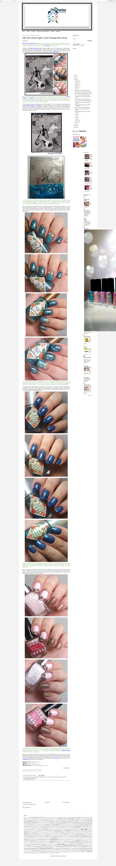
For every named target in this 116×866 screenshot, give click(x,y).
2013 (75, 125)
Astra (42, 818)
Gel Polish (33, 31)
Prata (31, 842)
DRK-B (69, 825)
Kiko (26, 834)
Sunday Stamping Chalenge (84, 848)
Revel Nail (34, 844)
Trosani (83, 849)
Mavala (59, 836)
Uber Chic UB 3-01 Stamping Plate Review (82, 107)
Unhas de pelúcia (49, 850)
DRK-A (65, 825)
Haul (40, 831)
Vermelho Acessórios (27, 851)
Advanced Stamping (70, 817)
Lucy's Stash (86, 377)
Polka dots (86, 841)
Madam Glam (79, 835)
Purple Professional (79, 842)
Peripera (61, 841)
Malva (88, 835)
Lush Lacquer (66, 835)
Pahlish (87, 840)
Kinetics (34, 834)
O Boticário (57, 840)
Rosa (28, 845)
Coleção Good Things (87, 332)
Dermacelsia (31, 824)
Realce (29, 844)
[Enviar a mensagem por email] (38, 775)
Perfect (58, 841)
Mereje (80, 836)
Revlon (66, 844)
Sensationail (81, 845)
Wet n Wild (80, 851)
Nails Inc (75, 839)
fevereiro (76, 120)
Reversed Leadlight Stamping (51, 844)
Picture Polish (75, 841)
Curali (63, 823)
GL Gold (61, 829)
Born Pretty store (72, 819)
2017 (75, 76)
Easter (87, 825)
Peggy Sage (46, 841)
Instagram (53, 833)
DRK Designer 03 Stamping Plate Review (82, 90)
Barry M (70, 818)
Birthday (39, 819)
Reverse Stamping (41, 844)
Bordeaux (65, 819)
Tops (60, 849)
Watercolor (71, 851)
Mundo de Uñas (41, 839)
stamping (24, 778)
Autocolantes (46, 818)
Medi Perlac (71, 836)
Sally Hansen (56, 845)
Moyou (25, 839)
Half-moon (89, 830)
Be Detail (82, 818)
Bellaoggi (89, 818)
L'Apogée (47, 834)
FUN (24, 829)
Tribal (72, 849)
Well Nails (76, 851)
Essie (87, 826)
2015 (75, 79)
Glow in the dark (39, 830)
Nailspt (79, 839)
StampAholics (83, 846)
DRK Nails (88, 824)
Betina (25, 819)
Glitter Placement (26, 830)
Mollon (52, 837)
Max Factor (62, 836)
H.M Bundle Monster (80, 830)
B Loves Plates (64, 818)
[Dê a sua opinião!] (40, 775)
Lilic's (43, 835)
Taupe (33, 849)
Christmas (27, 822)
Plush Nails (81, 841)
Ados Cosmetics (63, 817)
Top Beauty (56, 849)
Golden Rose (57, 830)
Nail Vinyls (71, 839)
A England (41, 817)
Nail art (52, 839)
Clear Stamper (46, 822)
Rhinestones (70, 844)
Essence (76, 826)
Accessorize (47, 817)
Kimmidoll (30, 834)
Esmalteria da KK (63, 826)
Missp (41, 837)
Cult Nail (48, 823)
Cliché (50, 822)
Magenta (84, 835)
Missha (37, 837)
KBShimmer (87, 833)
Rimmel (76, 844)
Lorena (57, 835)
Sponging (78, 846)
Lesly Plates (30, 835)
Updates (60, 850)
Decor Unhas (26, 824)
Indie (34, 833)
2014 (75, 124)
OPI (76, 840)
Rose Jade (38, 845)
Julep (83, 833)
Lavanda (69, 834)
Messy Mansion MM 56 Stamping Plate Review (83, 91)
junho (76, 114)
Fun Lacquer (29, 829)
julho (76, 88)
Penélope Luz (52, 841)
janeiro (76, 122)
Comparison (87, 822)
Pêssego (65, 841)
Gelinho (50, 829)
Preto (50, 842)
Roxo (42, 845)
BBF (78, 818)
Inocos (50, 833)
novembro (77, 82)
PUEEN (71, 842)
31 (27, 817)
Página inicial (47, 802)
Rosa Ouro (33, 845)
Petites (70, 841)
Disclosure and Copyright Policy (43, 31)
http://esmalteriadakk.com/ (35, 761)
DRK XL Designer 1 (51, 825)
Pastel (39, 841)
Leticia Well (35, 835)
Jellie (65, 833)
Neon (32, 840)
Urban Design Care (66, 850)
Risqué (80, 844)
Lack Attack (60, 834)
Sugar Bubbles (74, 848)
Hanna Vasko (35, 831)
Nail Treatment (65, 839)
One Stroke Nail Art (71, 840)
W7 (50, 851)
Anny (31, 818)
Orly (80, 840)
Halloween (26, 831)
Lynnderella (71, 835)
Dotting (46, 824)
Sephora (85, 845)
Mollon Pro (58, 837)
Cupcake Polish (58, 823)
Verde (82, 850)
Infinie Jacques (40, 833)
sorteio (65, 846)
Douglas (50, 824)
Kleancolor (39, 834)
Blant (54, 819)
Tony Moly (51, 849)
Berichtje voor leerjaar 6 (90, 339)
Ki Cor (91, 833)
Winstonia (88, 851)
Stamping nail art (34, 778)
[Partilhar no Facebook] (42, 775)
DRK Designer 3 (75, 824)
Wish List (53, 31)
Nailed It (85, 347)
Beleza (86, 818)
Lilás (39, 835)
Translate (81, 45)
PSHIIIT (85, 219)
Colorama (67, 822)
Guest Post (73, 830)
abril (76, 117)
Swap (30, 849)
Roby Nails (85, 844)
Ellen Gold (41, 826)
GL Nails (65, 829)
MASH (46, 836)
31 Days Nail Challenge (33, 817)
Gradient (67, 830)
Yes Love (42, 852)
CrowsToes (40, 823)
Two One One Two (28, 850)
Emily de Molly (46, 826)
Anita (28, 818)
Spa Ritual (69, 846)
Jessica (72, 833)
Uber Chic (34, 850)
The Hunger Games (42, 849)
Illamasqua (85, 831)
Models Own (48, 837)
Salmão (61, 845)
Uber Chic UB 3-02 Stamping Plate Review (82, 95)
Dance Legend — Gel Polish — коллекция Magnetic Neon (87, 360)
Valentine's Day (74, 850)
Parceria (91, 840)
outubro (76, 84)
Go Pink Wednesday (47, 830)
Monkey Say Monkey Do (66, 837)
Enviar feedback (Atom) (31, 804)
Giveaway (57, 829)
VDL (79, 850)
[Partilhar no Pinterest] (43, 775)
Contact (28, 31)
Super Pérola (26, 849)
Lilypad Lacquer (51, 835)
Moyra (30, 839)
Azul (58, 818)
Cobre (57, 822)
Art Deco (38, 818)
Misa (29, 837)
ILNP (89, 831)
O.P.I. (61, 840)
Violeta (42, 851)
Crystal (45, 823)
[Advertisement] (46, 791)
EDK (90, 825)
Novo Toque (48, 840)
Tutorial (91, 849)
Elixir (34, 826)
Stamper (89, 846)
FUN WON (35, 829)
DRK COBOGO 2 (68, 824)
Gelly (53, 829)
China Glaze (89, 820)
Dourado (55, 824)
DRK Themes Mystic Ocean (41, 825)
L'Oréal (51, 834)
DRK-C (73, 825)
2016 (75, 78)
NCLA (91, 839)
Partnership (30, 841)
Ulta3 (44, 850)
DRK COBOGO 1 (62, 824)
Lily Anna (46, 835)
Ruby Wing (47, 845)
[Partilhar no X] (41, 775)
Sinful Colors (48, 846)
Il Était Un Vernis (79, 831)
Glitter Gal (89, 829)
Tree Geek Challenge (66, 849)
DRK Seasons (26, 825)
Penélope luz (86, 228)
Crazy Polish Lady (28, 823)
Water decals (60, 851)
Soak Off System (59, 846)
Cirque (38, 822)
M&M (74, 835)
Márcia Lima (28, 836)
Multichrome (34, 839)
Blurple (61, 819)
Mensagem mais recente (27, 802)
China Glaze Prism (91, 172)
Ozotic (84, 840)
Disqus (36, 824)
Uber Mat (40, 850)
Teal (36, 849)
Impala (25, 833)
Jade (62, 833)
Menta (76, 836)
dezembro (77, 81)
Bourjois (84, 819)
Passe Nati (35, 841)
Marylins (42, 836)
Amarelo (76, 817)
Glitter (82, 829)
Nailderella (86, 366)
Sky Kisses (53, 846)
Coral (91, 822)
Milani (26, 837)
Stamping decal (28, 778)
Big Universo (35, 819)
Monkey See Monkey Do (75, 837)
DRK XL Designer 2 (59, 825)
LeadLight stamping (79, 834)
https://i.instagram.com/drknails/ (34, 764)
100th (25, 817)
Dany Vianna (83, 823)
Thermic (47, 849)
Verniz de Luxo (33, 851)
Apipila (34, 818)
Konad (43, 834)
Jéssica (76, 833)
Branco (88, 819)
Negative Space (27, 840)
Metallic (91, 836)
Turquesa (87, 849)
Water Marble (66, 851)
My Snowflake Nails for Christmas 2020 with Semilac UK (87, 379)
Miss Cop (33, 837)
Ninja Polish (43, 840)
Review (59, 844)
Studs (66, 848)
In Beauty (29, 833)
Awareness (54, 818)
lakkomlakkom (87, 210)
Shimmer (35, 846)
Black (51, 819)
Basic (75, 818)
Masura (51, 836)
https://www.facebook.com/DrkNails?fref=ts (40, 765)
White (85, 851)
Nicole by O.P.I (37, 840)
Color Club (62, 822)
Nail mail (59, 839)
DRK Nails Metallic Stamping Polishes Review (83, 93)
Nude (52, 840)
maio (76, 116)
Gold (53, 830)
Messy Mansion (85, 836)
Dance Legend (76, 823)
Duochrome (82, 825)
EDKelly (25, 826)
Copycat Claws (87, 384)
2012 (75, 127)
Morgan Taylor (88, 837)
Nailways (82, 839)
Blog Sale (58, 31)
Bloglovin (57, 819)
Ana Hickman (82, 817)
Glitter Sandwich (33, 830)
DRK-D (76, 825)
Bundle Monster (31, 820)
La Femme (55, 834)
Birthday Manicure (46, 819)
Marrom (39, 836)
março (76, 119)
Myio (48, 839)
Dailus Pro (70, 823)
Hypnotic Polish (65, 831)
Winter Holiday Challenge (31, 852)
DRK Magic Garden (82, 824)
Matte (55, 836)
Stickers (54, 848)
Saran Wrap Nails (74, 845)
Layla (73, 834)
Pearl (42, 841)
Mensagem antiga (66, 802)
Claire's (41, 822)
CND (54, 822)
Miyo (44, 837)
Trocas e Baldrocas (77, 849)
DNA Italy (39, 824)
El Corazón (30, 826)
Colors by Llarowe (74, 822)
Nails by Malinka (87, 336)
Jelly (68, 833)
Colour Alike (82, 822)
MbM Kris (67, 836)
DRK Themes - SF (33, 825)
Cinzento (33, 822)
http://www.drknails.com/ (32, 763)
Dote (43, 824)
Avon (50, 818)
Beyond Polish (29, 819)
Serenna (90, 845)
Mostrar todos (90, 395)
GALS (39, 829)
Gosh (63, 830)
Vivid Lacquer (46, 851)
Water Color (55, 851)
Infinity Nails (45, 833)
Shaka (32, 846)
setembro (77, 85)
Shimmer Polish (41, 846)
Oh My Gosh (65, 840)
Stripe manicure (60, 848)
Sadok (52, 845)
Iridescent (57, 833)
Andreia (87, 817)
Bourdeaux (80, 819)
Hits (50, 831)
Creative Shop (35, 823)
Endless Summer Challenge (54, 826)
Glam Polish (71, 829)
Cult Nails (52, 823)
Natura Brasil (87, 839)
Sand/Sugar (65, 845)
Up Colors (55, 850)
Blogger (64, 856)
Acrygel (58, 817)
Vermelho (88, 850)
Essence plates (82, 826)
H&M (86, 830)
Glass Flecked (76, 829)
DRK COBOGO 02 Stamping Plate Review (82, 99)
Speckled (74, 846)
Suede (70, 848)
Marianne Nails (34, 836)
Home (24, 31)
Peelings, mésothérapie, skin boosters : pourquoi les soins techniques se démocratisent (87, 222)
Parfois (26, 841)
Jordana (80, 833)
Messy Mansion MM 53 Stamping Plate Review (83, 100)
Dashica (89, 823)
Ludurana (60, 835)
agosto (76, 87)
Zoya (56, 852)
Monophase (83, 837)
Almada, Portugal (31, 779)
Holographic (57, 831)
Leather (86, 834)
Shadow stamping (26, 846)
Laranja (64, 834)
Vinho (38, 851)
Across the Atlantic (53, 817)
